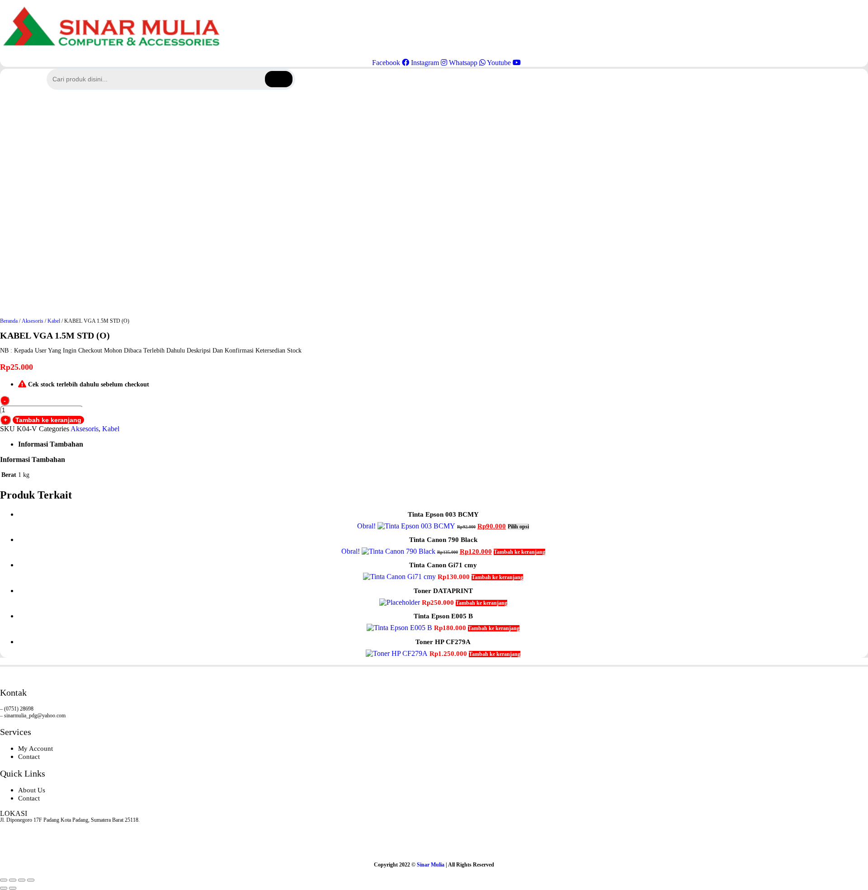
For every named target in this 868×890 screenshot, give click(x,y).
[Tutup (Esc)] (30, 880)
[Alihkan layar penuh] (12, 880)
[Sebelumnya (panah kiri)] (3, 888)
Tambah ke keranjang (48, 420)
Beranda (9, 321)
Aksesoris (32, 321)
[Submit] (278, 79)
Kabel (53, 321)
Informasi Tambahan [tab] (50, 444)
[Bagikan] (21, 880)
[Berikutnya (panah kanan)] (12, 888)
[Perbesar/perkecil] (3, 880)
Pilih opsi (518, 526)
